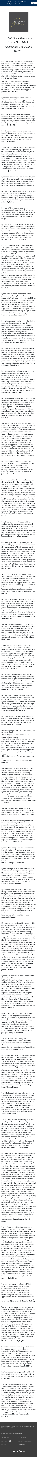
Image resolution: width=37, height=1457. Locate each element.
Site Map (3, 1444)
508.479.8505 (10, 1428)
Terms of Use (5, 1437)
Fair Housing (4, 1441)
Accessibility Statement (24, 1441)
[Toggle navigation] (2, 3)
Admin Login (21, 1444)
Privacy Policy (22, 1437)
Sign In (34, 3)
